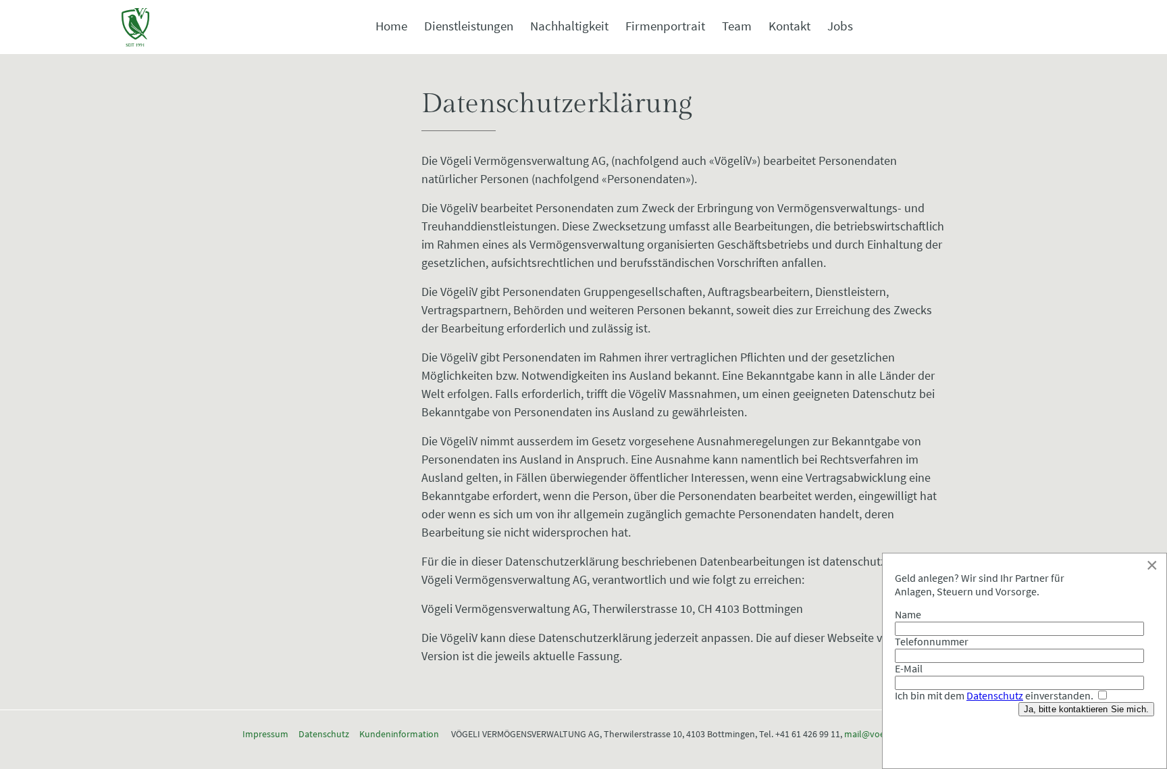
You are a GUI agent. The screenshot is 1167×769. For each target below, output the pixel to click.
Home (391, 26)
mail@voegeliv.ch (879, 734)
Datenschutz (324, 734)
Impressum (265, 734)
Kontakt (789, 26)
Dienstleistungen (468, 26)
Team (737, 26)
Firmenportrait (665, 26)
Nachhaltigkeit (569, 26)
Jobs (840, 26)
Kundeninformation (399, 734)
